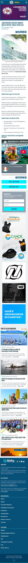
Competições (5, 513)
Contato (3, 522)
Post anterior (14, 182)
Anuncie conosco (5, 519)
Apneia (3, 530)
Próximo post (14, 187)
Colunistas (4, 510)
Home (2, 499)
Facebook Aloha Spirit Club (15, 132)
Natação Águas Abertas (8, 533)
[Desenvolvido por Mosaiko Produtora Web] (14, 560)
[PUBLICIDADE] (14, 237)
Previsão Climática (6, 504)
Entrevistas (4, 516)
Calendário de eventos (7, 507)
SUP (2, 539)
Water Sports (5, 547)
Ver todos (24, 329)
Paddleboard (4, 536)
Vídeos (3, 502)
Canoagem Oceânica (7, 542)
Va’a (2, 545)
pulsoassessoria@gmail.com (9, 485)
